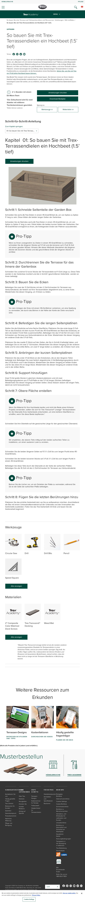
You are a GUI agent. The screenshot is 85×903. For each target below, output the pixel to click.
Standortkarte (60, 851)
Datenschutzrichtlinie (62, 799)
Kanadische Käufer (59, 835)
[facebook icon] (14, 54)
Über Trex (22, 796)
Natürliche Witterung (8, 820)
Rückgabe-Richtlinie (59, 795)
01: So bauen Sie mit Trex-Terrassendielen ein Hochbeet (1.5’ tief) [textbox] (22, 131)
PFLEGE (80, 2)
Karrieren (21, 799)
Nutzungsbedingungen (63, 839)
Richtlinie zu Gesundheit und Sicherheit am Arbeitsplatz (61, 828)
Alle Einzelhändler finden (60, 869)
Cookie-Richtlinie (61, 804)
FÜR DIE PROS (48, 790)
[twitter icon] (21, 54)
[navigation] (42, 5)
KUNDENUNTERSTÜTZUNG (14, 790)
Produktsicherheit (10, 816)
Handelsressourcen (50, 794)
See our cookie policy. (69, 893)
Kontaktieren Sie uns (10, 795)
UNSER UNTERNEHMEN (24, 791)
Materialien (67, 109)
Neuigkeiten (23, 801)
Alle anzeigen (16, 586)
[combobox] (21, 131)
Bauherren (47, 803)
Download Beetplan (58, 98)
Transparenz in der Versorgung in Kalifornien (61, 843)
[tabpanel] (42, 340)
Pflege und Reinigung (8, 824)
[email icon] (24, 54)
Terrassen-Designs (34, 797)
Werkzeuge (46, 109)
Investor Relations (22, 808)
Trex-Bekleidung (61, 848)
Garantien (8, 811)
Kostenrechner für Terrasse (35, 802)
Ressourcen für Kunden (10, 807)
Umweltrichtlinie (61, 823)
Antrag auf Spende (22, 812)
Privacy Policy (36, 895)
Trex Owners (9, 803)
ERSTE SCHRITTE (34, 791)
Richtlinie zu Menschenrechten (62, 810)
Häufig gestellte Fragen (10, 800)
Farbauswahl (35, 805)
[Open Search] (75, 7)
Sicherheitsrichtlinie (62, 807)
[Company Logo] (42, 7)
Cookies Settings (29, 899)
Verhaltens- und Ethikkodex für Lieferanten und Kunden (61, 817)
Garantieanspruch (10, 813)
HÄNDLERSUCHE (7, 2)
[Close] (81, 893)
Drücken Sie (23, 804)
